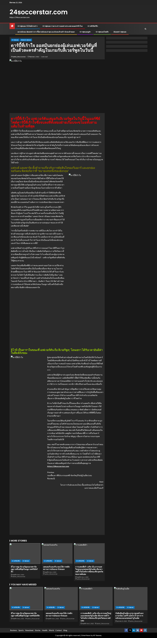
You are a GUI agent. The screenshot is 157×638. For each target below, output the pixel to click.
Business (13, 630)
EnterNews (85, 635)
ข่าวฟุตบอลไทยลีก (102, 32)
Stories (37, 630)
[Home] (12, 26)
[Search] (145, 29)
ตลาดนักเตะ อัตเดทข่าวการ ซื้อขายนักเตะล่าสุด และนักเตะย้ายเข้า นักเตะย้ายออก (46, 32)
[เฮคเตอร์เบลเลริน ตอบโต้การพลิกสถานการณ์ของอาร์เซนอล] (57, 553)
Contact (58, 630)
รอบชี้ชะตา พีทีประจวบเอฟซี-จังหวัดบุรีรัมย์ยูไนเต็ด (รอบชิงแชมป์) (69, 475)
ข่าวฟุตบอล (15, 40)
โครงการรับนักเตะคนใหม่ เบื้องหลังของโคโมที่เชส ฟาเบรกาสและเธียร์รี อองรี (81, 485)
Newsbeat (29, 630)
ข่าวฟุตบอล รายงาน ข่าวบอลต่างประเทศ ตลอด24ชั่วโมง (63, 26)
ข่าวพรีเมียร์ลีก (93, 26)
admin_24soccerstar (19, 57)
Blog (65, 630)
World (51, 630)
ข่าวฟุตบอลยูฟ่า (85, 32)
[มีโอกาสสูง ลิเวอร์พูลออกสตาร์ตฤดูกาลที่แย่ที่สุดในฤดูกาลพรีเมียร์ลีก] (25, 553)
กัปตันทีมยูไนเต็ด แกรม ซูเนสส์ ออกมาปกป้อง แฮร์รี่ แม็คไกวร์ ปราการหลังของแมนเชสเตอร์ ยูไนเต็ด (129, 615)
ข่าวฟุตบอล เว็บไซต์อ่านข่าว (28, 26)
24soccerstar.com (39, 12)
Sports (21, 630)
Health (44, 630)
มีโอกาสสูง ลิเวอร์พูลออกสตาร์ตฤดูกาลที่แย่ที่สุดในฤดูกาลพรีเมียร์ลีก (24, 569)
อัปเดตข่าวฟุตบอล (120, 32)
